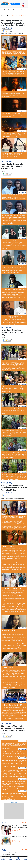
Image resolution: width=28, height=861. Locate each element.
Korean (18, 9)
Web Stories (5, 9)
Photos (8, 15)
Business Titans (12, 9)
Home (2, 15)
